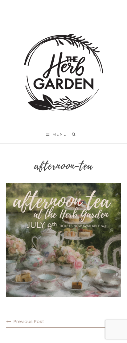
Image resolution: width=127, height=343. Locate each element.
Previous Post (29, 321)
